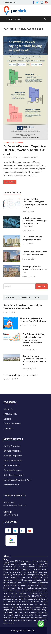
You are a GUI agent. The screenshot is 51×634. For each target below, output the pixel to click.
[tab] (10, 297)
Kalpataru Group (11, 484)
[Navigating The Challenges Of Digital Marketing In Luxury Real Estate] (11, 199)
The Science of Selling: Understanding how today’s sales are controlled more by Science (33, 340)
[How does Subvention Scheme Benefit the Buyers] (10, 318)
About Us (8, 409)
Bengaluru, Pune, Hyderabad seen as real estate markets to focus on (34, 359)
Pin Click (30, 630)
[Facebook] (33, 2)
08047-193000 (10, 515)
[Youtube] (46, 2)
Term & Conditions (12, 423)
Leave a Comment (30, 157)
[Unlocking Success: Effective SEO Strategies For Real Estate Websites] (11, 218)
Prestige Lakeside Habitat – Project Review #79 (35, 269)
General (19, 143)
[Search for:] (25, 286)
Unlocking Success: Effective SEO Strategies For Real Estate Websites (35, 221)
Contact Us (9, 428)
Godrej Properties (12, 446)
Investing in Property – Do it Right (20, 374)
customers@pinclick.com (15, 505)
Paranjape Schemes (12, 470)
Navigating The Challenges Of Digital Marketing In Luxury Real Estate (34, 203)
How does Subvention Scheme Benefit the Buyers (33, 319)
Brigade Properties (12, 450)
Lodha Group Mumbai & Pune (17, 479)
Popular (10, 297)
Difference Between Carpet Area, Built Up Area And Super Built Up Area (25, 149)
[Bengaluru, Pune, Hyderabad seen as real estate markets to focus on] (11, 356)
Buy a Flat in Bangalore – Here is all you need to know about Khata (22, 306)
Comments (24, 297)
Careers (7, 418)
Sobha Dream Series (13, 460)
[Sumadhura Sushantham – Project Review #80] (11, 252)
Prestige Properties (13, 455)
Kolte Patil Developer (14, 475)
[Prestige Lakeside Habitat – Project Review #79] (11, 267)
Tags (36, 297)
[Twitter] (37, 2)
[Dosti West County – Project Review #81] (11, 237)
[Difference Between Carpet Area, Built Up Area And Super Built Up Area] (25, 89)
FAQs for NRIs (10, 414)
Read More (8, 181)
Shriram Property (12, 465)
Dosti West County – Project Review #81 (33, 238)
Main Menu (15, 19)
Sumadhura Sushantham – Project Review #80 (34, 253)
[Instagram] (42, 2)
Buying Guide (9, 143)
